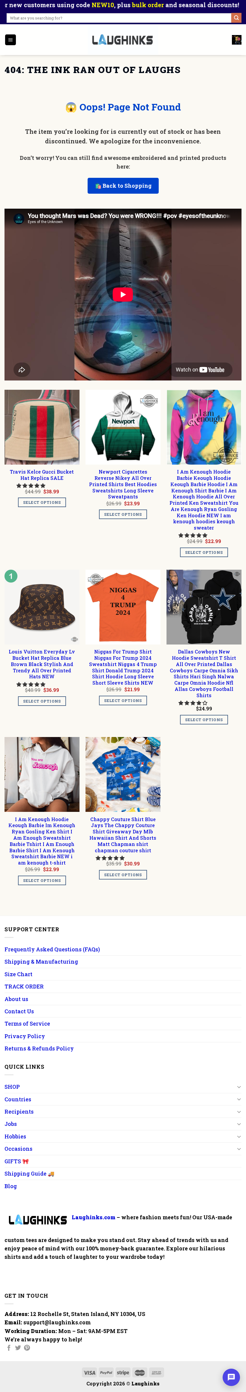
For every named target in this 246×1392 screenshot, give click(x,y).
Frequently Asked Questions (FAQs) (52, 949)
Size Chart (18, 974)
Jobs (10, 1123)
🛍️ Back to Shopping (123, 185)
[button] (31, 485)
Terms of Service (27, 1023)
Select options (42, 502)
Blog (10, 1186)
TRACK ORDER (24, 986)
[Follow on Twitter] (18, 1348)
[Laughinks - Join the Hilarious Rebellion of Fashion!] (123, 39)
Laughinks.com (94, 1217)
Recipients (19, 1111)
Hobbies (15, 1136)
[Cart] (237, 40)
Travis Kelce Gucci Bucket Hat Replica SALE (42, 475)
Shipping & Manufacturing (41, 961)
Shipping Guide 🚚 (29, 1173)
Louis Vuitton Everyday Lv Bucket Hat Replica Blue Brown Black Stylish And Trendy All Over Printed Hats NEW (42, 664)
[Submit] (236, 18)
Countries (17, 1099)
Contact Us (19, 1011)
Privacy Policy (24, 1036)
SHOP (12, 1086)
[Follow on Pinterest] (27, 1348)
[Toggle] (239, 1087)
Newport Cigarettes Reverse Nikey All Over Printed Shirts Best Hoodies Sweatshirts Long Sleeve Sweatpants (123, 484)
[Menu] (10, 39)
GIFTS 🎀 (16, 1161)
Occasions (18, 1148)
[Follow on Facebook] (9, 1348)
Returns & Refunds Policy (39, 1048)
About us (16, 999)
